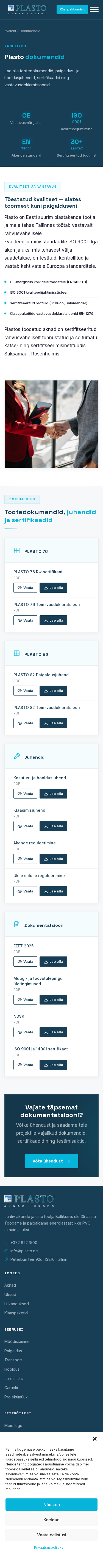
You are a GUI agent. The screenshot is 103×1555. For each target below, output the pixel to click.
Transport (13, 1360)
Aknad (10, 1285)
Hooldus (12, 1369)
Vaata (28, 587)
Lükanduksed (16, 1303)
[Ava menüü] (94, 9)
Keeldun (51, 1519)
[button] (95, 1439)
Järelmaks (13, 1378)
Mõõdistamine (17, 1341)
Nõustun (51, 1504)
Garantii (11, 1387)
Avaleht (10, 31)
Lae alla (56, 587)
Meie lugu (13, 1425)
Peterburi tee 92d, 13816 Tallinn (38, 1259)
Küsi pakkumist (72, 9)
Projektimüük (16, 1397)
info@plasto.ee (24, 1250)
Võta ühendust (48, 1161)
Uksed (10, 1294)
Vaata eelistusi (51, 1534)
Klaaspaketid (16, 1313)
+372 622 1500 (23, 1242)
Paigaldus (13, 1350)
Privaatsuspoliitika (48, 1547)
